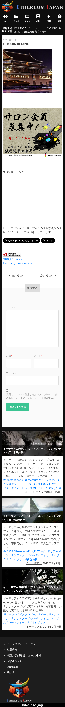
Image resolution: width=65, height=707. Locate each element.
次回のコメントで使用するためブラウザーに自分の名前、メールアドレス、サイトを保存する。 (32, 396)
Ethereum (13, 666)
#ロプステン (40, 488)
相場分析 (12, 649)
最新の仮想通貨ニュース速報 (24, 655)
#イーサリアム (48, 480)
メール (38, 355)
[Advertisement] (31, 197)
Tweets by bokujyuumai (18, 263)
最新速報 (7, 30)
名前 (9, 355)
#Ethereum (31, 480)
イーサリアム (33, 492)
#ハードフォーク (17, 622)
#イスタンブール (28, 614)
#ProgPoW (33, 551)
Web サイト (12, 373)
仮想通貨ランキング (12, 259)
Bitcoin (11, 672)
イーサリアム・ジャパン (21, 644)
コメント (11, 307)
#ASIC (7, 551)
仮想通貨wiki (14, 661)
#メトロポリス (23, 488)
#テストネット (42, 484)
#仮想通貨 (55, 488)
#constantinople (13, 480)
